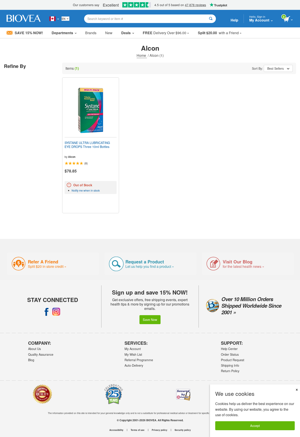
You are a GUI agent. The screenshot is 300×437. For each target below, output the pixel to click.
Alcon (71, 157)
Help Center (229, 348)
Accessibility (116, 430)
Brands (90, 32)
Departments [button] (62, 32)
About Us (34, 348)
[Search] (211, 18)
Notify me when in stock (86, 190)
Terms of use (138, 430)
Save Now (150, 319)
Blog (31, 360)
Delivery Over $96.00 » (166, 32)
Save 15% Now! (29, 32)
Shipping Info (230, 365)
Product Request (232, 360)
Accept (255, 425)
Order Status (230, 354)
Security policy (183, 430)
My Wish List (133, 354)
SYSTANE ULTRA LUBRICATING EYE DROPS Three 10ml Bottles (87, 145)
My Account (133, 348)
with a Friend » (220, 32)
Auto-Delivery (134, 365)
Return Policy (230, 371)
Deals (126, 32)
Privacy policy (159, 430)
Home (142, 55)
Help (234, 20)
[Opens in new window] (47, 311)
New (108, 32)
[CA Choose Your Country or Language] (54, 19)
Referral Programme (139, 360)
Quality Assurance (40, 354)
